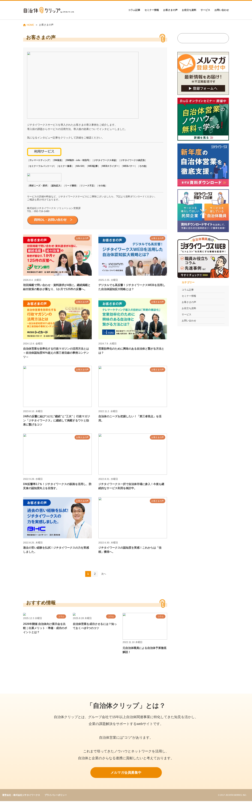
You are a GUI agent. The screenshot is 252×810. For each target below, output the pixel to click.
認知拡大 (56, 185)
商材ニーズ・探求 (38, 185)
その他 (142, 166)
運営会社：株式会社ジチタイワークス (21, 795)
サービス (205, 10)
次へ (103, 573)
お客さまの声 (170, 10)
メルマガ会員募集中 (126, 772)
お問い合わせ (221, 10)
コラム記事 (134, 10)
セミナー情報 (152, 10)
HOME (30, 24)
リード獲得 (70, 185)
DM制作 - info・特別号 (77, 160)
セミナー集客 (65, 166)
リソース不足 (87, 185)
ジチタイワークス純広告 (132, 160)
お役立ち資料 (189, 10)
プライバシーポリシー (56, 795)
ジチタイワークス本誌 (105, 160)
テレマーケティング (39, 160)
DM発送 (58, 160)
